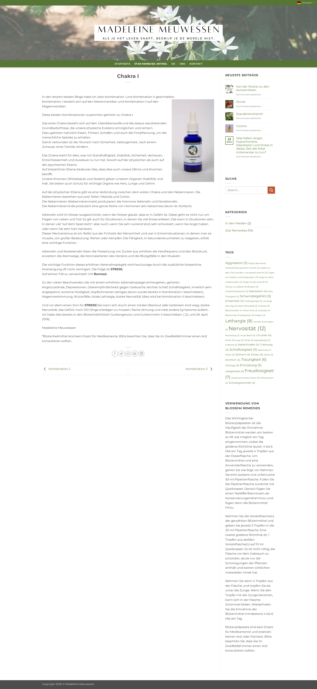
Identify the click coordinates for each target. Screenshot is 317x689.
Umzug (232, 365)
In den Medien (236, 223)
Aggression (236, 263)
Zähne (268, 355)
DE (173, 63)
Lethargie (239, 320)
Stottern (242, 354)
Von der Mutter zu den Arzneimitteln (252, 88)
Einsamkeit (234, 301)
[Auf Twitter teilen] (122, 354)
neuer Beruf (247, 335)
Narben (260, 315)
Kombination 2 (59, 369)
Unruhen (264, 335)
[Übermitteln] (271, 190)
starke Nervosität (247, 306)
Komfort (233, 359)
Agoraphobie (262, 340)
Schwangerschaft (242, 382)
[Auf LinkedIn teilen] (141, 354)
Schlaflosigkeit (243, 349)
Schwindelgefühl (255, 296)
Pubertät (231, 345)
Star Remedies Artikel (150, 63)
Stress (257, 354)
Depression (258, 291)
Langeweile (234, 371)
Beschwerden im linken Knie (241, 310)
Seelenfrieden (248, 344)
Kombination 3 (197, 369)
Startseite (122, 63)
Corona (241, 126)
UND (182, 63)
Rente (248, 340)
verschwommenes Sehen (245, 378)
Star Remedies (236, 230)
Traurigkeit (254, 359)
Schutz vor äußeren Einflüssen (241, 287)
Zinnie (240, 102)
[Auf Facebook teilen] (115, 354)
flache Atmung (234, 340)
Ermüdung (251, 365)
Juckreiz (264, 306)
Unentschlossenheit (236, 291)
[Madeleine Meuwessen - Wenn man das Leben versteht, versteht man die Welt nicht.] (158, 33)
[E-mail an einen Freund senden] (128, 354)
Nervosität (247, 328)
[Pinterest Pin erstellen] (135, 354)
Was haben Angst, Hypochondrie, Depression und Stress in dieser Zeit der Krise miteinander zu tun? (254, 145)
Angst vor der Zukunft (255, 282)
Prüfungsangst (253, 301)
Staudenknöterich (249, 114)
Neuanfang (232, 335)
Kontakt (196, 63)
